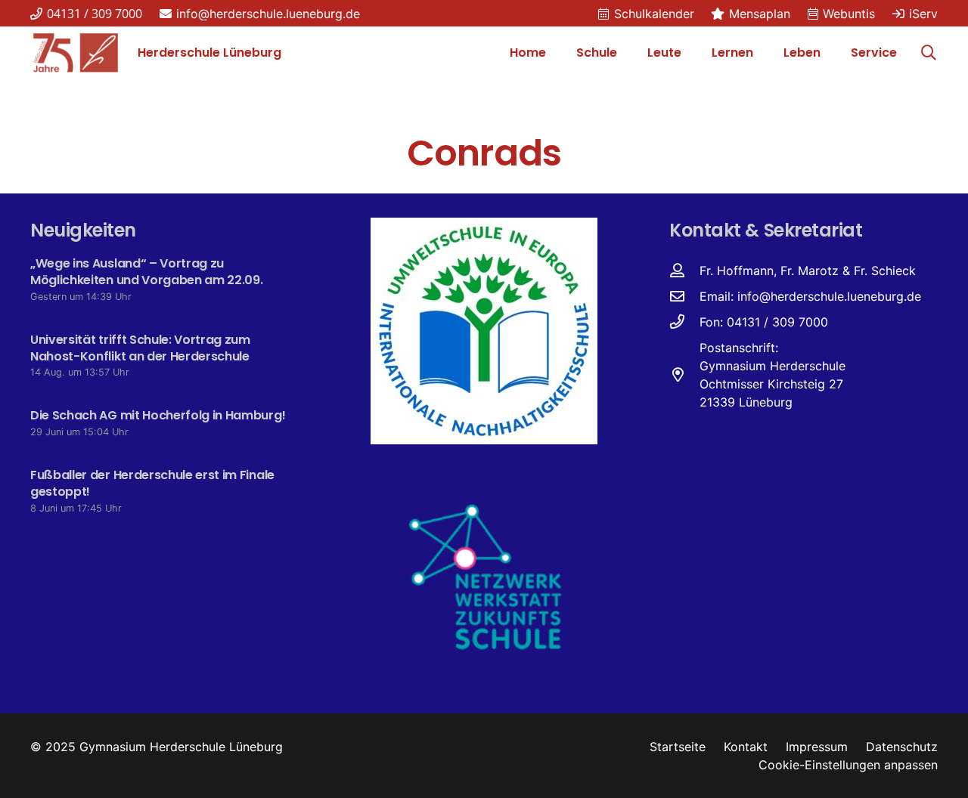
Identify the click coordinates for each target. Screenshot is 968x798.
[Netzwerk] (484, 575)
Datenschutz (902, 746)
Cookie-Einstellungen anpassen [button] (848, 764)
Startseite (678, 746)
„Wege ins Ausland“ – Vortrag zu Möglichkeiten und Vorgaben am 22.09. (146, 272)
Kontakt (746, 746)
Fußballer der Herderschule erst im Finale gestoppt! (152, 483)
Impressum (817, 746)
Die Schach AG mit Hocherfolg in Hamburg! (157, 415)
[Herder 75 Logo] (75, 53)
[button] (624, 52)
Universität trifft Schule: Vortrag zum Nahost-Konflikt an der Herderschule (140, 348)
